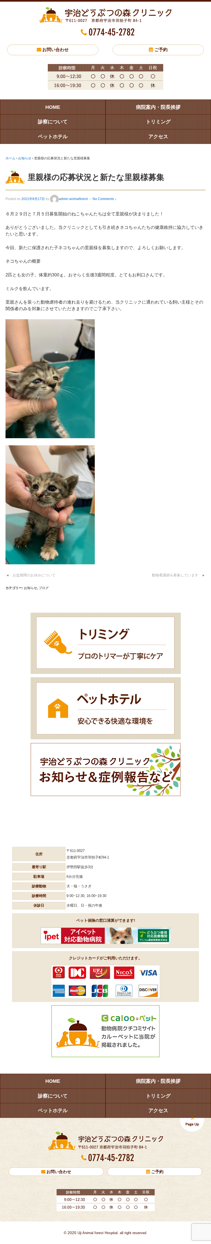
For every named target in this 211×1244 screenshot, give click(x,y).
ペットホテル (53, 136)
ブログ (44, 588)
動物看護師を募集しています (175, 575)
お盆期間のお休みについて (34, 575)
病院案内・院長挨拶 (158, 107)
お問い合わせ (55, 49)
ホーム (10, 158)
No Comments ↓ (104, 199)
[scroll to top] (192, 1124)
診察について (53, 121)
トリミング (158, 121)
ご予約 (161, 49)
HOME (52, 107)
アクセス (158, 136)
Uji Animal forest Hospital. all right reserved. (111, 1233)
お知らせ (24, 158)
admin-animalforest (73, 199)
